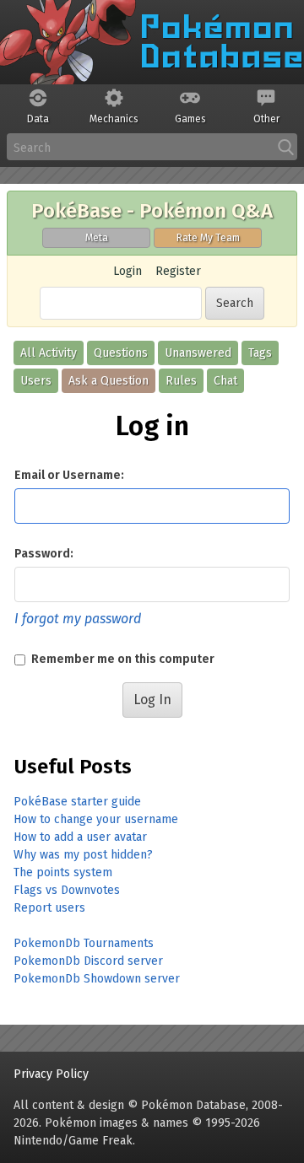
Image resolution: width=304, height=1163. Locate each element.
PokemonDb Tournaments (84, 943)
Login (127, 271)
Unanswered (198, 353)
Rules (181, 381)
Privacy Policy (51, 1074)
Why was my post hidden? (83, 855)
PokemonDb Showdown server (97, 979)
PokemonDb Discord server (88, 961)
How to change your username (96, 819)
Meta (96, 238)
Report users (49, 908)
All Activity (48, 353)
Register (178, 271)
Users (36, 381)
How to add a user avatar (80, 837)
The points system (63, 872)
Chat (225, 381)
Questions (121, 353)
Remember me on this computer (121, 659)
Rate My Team (208, 238)
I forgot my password (77, 619)
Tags (260, 353)
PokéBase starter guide (77, 801)
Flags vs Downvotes (67, 890)
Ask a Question (108, 381)
